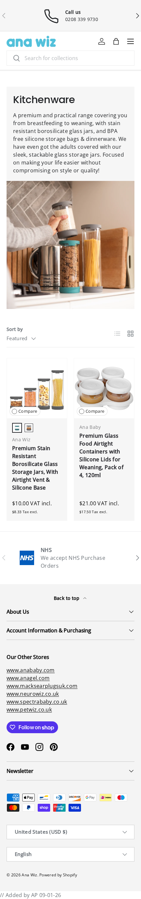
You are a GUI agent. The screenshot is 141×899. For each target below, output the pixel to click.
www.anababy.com (31, 670)
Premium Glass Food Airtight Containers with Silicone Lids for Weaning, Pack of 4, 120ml (101, 455)
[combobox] (70, 58)
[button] (116, 41)
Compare (27, 411)
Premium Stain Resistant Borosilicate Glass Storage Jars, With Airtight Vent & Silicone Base (35, 468)
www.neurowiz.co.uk (33, 693)
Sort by (15, 329)
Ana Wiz (29, 875)
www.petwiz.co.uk (29, 709)
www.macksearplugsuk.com (42, 686)
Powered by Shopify (58, 875)
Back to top (67, 598)
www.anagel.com (28, 678)
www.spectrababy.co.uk (37, 701)
